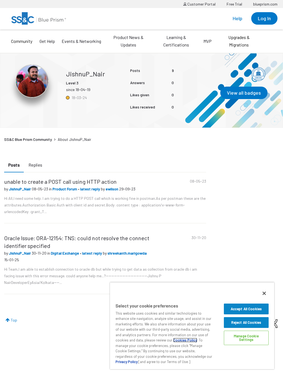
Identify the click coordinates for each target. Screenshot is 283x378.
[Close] (264, 293)
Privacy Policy (127, 361)
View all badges (244, 93)
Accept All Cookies (246, 309)
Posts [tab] (14, 164)
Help (237, 18)
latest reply (90, 189)
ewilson (112, 189)
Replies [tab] (35, 164)
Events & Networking (81, 41)
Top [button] (14, 320)
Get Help (47, 41)
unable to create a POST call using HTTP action (60, 181)
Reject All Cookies (246, 322)
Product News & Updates (128, 41)
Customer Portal (201, 4)
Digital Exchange (65, 253)
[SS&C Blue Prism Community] (38, 18)
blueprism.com (265, 4)
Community (21, 41)
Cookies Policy (185, 340)
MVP (207, 41)
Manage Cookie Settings (246, 338)
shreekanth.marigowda (127, 253)
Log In (264, 18)
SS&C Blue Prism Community (28, 139)
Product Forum (65, 189)
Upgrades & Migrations (239, 41)
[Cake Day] (258, 74)
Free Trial (234, 4)
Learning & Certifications (176, 41)
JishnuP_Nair (20, 189)
